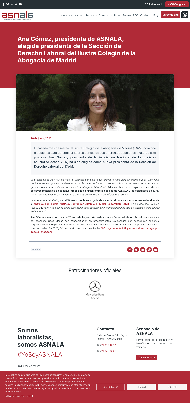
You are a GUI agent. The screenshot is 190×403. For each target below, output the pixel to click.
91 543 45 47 (108, 344)
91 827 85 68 (108, 350)
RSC (135, 15)
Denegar (141, 387)
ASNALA (36, 249)
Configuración (110, 387)
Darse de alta (170, 14)
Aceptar (172, 387)
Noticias (115, 15)
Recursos (91, 15)
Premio (127, 15)
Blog (156, 15)
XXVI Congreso (177, 4)
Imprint (30, 396)
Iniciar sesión (184, 14)
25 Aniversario (154, 4)
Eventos (103, 15)
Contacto (145, 15)
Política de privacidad (14, 396)
